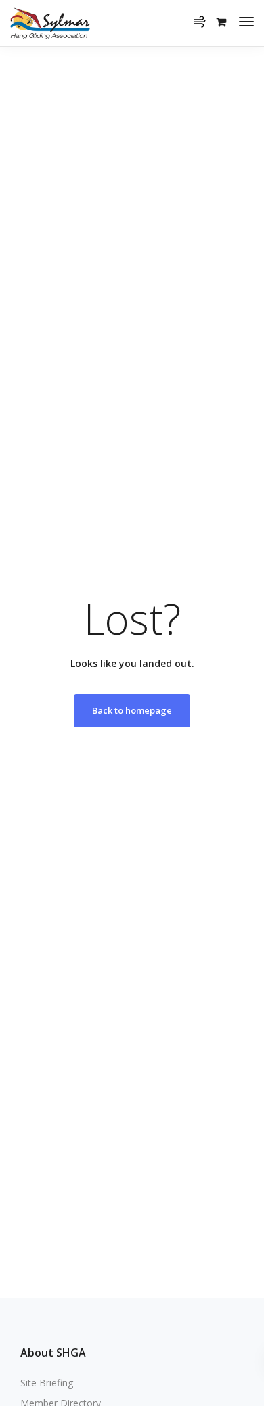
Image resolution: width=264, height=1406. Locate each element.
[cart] (221, 22)
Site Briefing (46, 1382)
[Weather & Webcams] (204, 13)
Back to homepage (132, 710)
